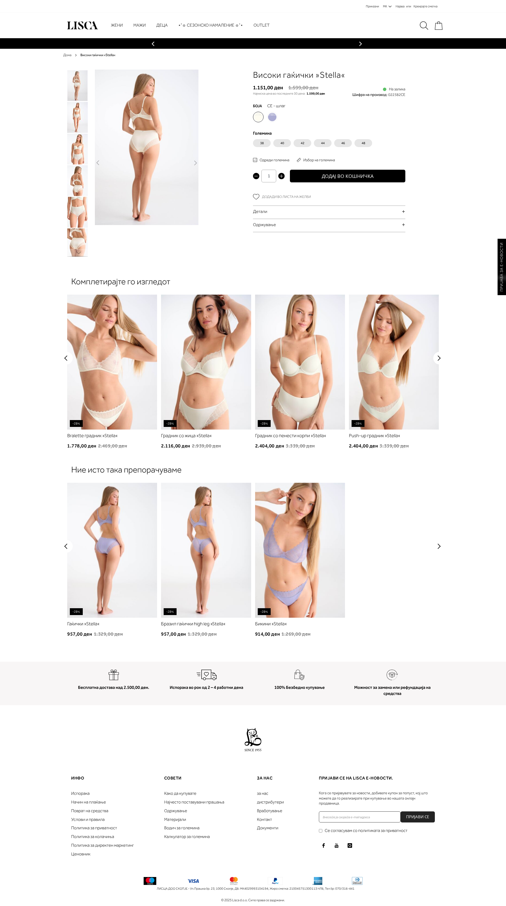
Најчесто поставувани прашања (194, 802)
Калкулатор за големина (187, 836)
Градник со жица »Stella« (186, 436)
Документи (267, 827)
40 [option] (282, 143)
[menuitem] (119, 25)
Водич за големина (182, 827)
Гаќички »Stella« (83, 624)
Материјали (175, 819)
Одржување (175, 810)
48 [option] (363, 143)
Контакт (264, 819)
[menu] (193, 25)
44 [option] (323, 143)
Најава (400, 6)
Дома (67, 55)
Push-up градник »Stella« (374, 436)
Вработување (269, 810)
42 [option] (302, 143)
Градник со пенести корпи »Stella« (290, 436)
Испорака (80, 793)
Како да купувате (180, 793)
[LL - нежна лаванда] (272, 117)
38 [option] (262, 143)
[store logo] (81, 25)
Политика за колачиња (92, 836)
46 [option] (343, 143)
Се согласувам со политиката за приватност (366, 830)
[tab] (329, 211)
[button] (98, 163)
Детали (260, 211)
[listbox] (329, 144)
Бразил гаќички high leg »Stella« (193, 624)
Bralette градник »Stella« (92, 436)
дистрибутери (270, 802)
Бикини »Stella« (271, 624)
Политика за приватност (94, 827)
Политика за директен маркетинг (102, 845)
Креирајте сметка (425, 6)
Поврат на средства (89, 810)
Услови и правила (88, 819)
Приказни (372, 6)
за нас (262, 793)
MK (385, 6)
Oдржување (264, 224)
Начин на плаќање (88, 802)
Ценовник (80, 853)
